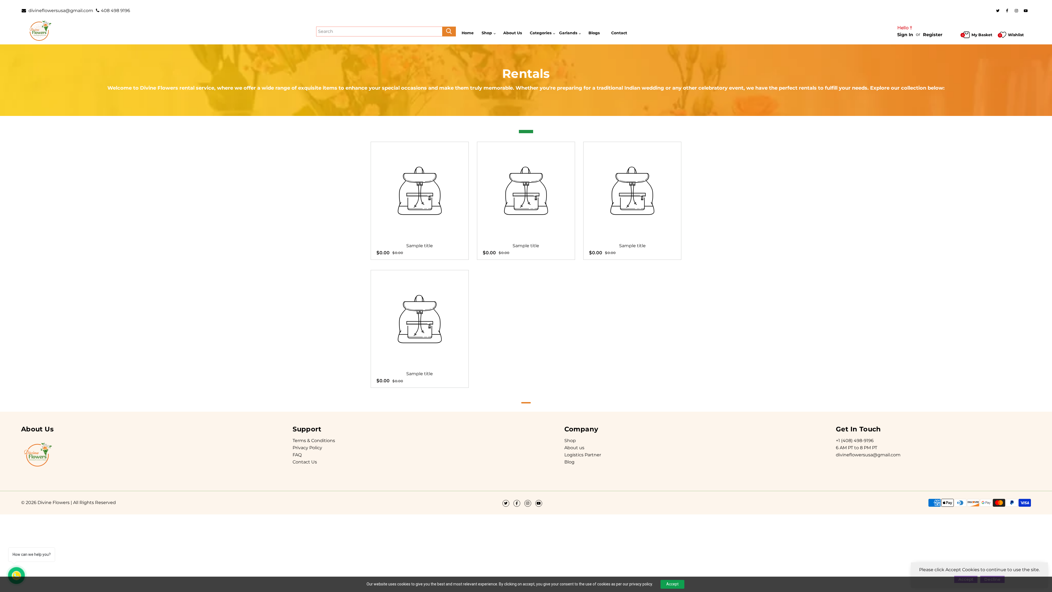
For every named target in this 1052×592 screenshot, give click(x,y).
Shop (570, 440)
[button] (526, 402)
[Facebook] (1007, 11)
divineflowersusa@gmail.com (60, 10)
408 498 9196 (115, 10)
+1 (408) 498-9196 (855, 440)
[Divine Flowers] (40, 31)
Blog (569, 462)
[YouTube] (1026, 11)
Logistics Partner (582, 454)
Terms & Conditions (314, 440)
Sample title (419, 245)
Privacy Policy (307, 447)
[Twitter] (998, 11)
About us (574, 447)
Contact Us (305, 462)
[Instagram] (1016, 11)
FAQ (297, 454)
